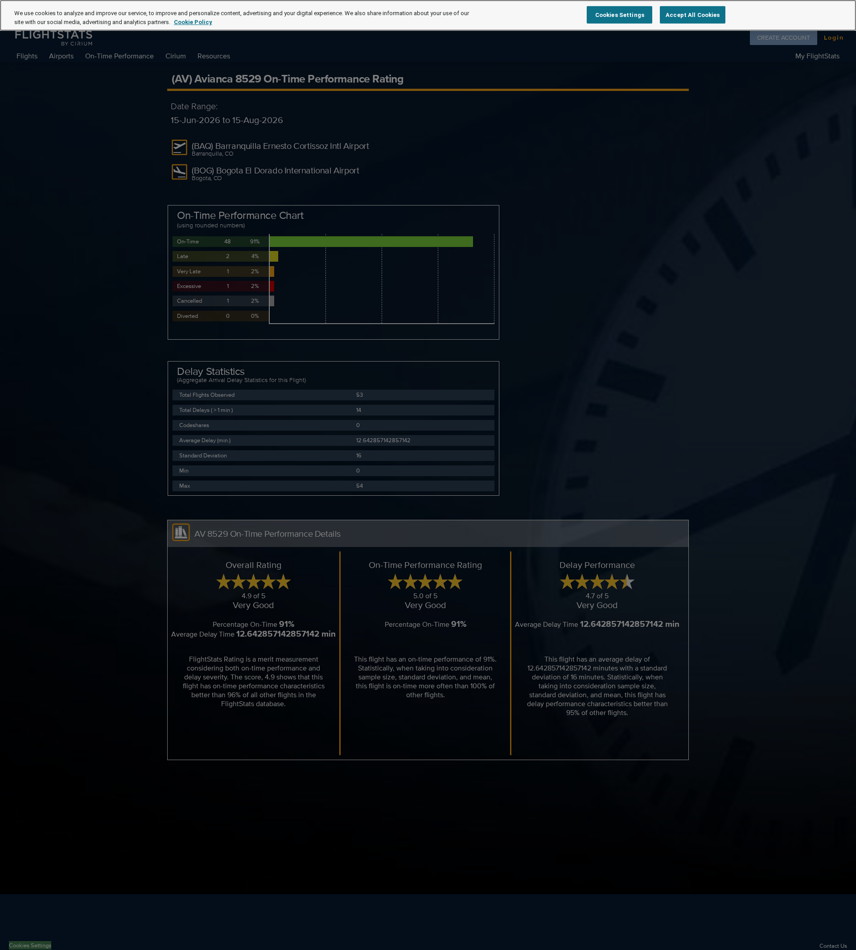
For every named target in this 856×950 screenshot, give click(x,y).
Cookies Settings (619, 14)
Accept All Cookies (693, 14)
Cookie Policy (193, 22)
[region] (428, 15)
